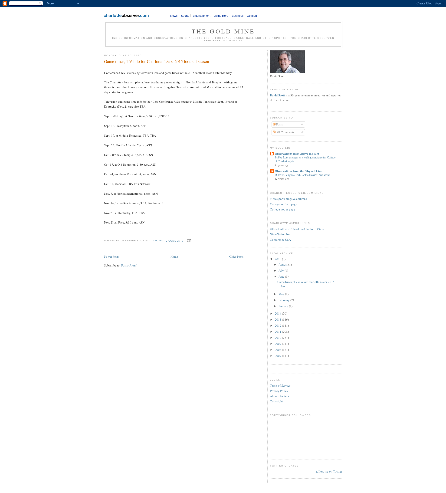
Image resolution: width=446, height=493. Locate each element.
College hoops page (282, 209)
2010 (278, 337)
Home (174, 256)
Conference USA (280, 239)
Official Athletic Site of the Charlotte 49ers (297, 229)
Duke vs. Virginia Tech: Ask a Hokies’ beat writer (302, 175)
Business (237, 15)
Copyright (276, 401)
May (282, 294)
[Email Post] (188, 241)
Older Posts (236, 256)
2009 (278, 344)
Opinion (252, 15)
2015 (278, 259)
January (284, 306)
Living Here (221, 15)
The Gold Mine (223, 31)
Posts (279, 124)
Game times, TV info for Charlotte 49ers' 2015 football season (156, 61)
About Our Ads (279, 396)
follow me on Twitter (329, 471)
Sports (185, 15)
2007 (278, 356)
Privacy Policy (279, 391)
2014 (278, 313)
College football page (283, 204)
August (283, 264)
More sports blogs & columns (288, 199)
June (282, 276)
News (173, 15)
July (282, 270)
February (284, 300)
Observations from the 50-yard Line (298, 171)
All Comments (284, 132)
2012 (278, 325)
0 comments (175, 241)
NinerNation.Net (280, 234)
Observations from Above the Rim (297, 153)
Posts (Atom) (129, 265)
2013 (278, 319)
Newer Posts (111, 256)
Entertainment (201, 15)
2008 (278, 350)
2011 (278, 331)
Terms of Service (280, 385)
